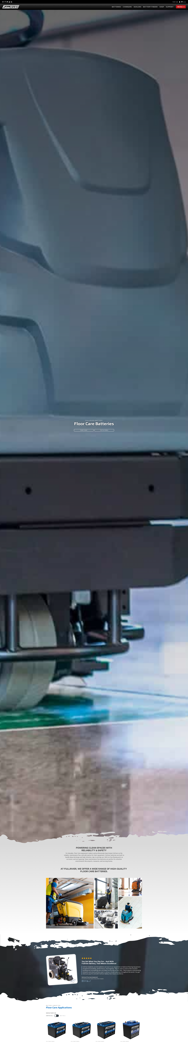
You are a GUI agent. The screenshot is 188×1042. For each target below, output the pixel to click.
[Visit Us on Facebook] (5, 2)
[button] (181, 6)
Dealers (137, 7)
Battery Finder (150, 7)
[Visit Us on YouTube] (10, 2)
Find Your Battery (104, 430)
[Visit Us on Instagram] (3, 2)
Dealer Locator (83, 430)
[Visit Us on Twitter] (7, 2)
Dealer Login (175, 1)
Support (170, 7)
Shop (162, 7)
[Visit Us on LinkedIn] (12, 2)
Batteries (116, 7)
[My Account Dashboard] (180, 2)
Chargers (127, 7)
